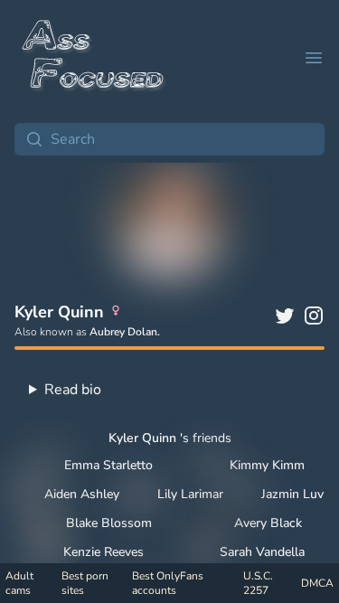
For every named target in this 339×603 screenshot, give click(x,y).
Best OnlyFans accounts (167, 583)
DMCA (317, 583)
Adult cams (19, 583)
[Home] (94, 58)
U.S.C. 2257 (258, 583)
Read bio (72, 390)
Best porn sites (84, 583)
